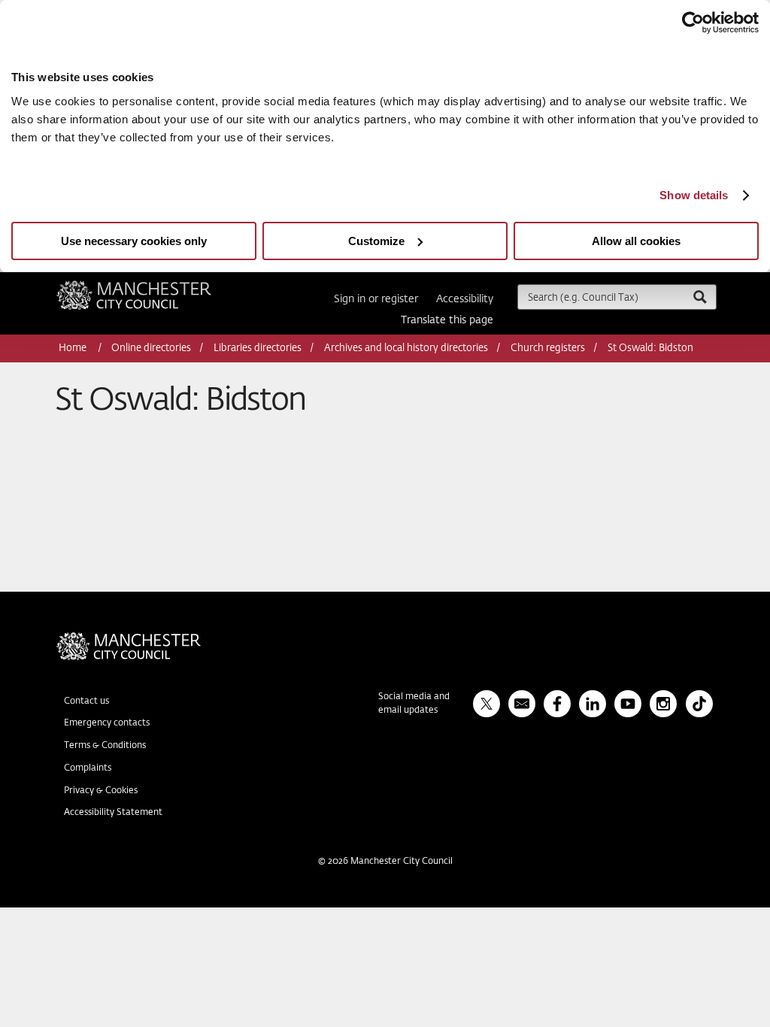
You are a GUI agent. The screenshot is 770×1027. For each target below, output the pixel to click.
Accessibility (464, 299)
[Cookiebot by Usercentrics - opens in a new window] (693, 22)
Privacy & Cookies (101, 790)
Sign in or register (376, 299)
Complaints (87, 768)
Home (74, 348)
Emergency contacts (107, 723)
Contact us (86, 701)
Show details (693, 195)
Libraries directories (258, 348)
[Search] (699, 296)
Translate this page (447, 320)
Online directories (151, 348)
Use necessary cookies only (134, 241)
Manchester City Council (154, 286)
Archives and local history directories (406, 348)
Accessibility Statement (113, 812)
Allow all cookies (636, 241)
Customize (376, 241)
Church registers (548, 348)
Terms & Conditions (105, 745)
